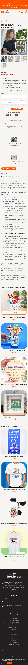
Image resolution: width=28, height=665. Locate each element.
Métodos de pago (14, 642)
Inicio (2, 20)
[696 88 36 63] (6, 599)
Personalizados (14, 122)
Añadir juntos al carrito (9, 168)
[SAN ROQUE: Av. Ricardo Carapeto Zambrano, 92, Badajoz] (13, 606)
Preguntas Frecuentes (14, 627)
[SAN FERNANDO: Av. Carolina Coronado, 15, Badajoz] (13, 602)
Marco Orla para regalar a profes (14, 161)
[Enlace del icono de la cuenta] (22, 12)
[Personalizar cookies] (8, 651)
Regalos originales (14, 20)
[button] (19, 12)
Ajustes (4, 662)
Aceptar (9, 662)
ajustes (10, 660)
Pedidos (14, 639)
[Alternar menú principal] (2, 12)
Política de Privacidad (14, 620)
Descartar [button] (16, 7)
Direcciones (14, 640)
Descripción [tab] (4, 173)
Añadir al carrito (17, 108)
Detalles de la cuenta (14, 644)
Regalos (7, 20)
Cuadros (8, 122)
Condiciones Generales (14, 626)
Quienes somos (14, 618)
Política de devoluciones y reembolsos (14, 624)
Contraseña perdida (14, 646)
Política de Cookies (14, 622)
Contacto (14, 629)
